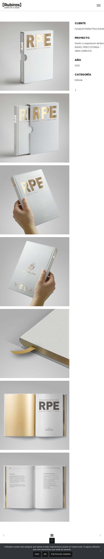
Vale (37, 554)
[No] (100, 551)
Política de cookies (61, 554)
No (45, 554)
